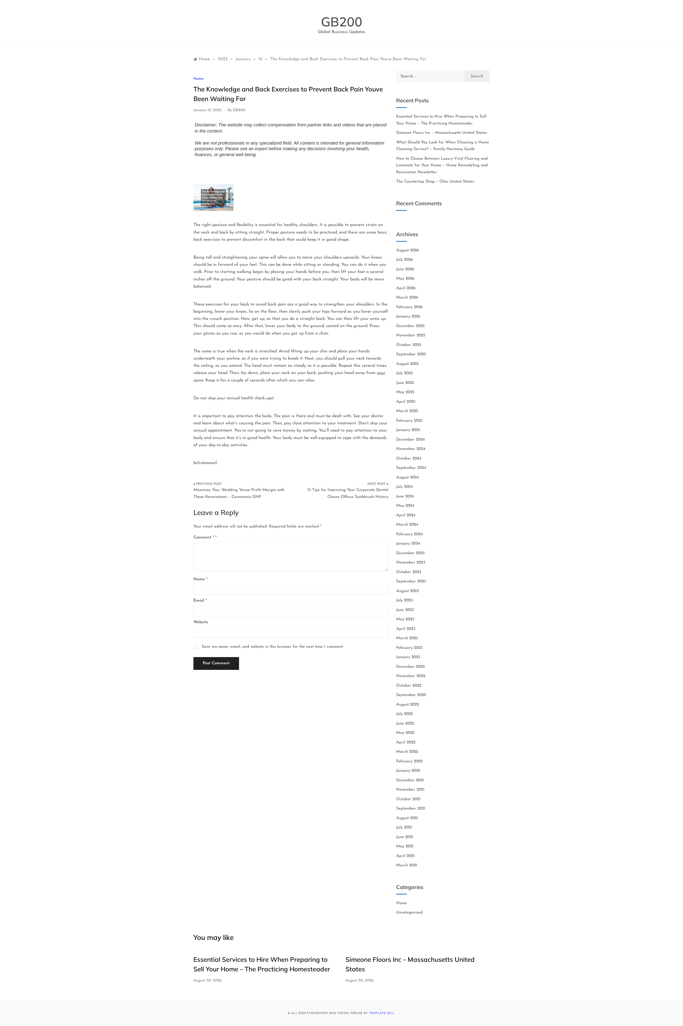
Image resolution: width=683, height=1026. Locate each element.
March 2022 (407, 752)
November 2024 (410, 449)
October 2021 (408, 799)
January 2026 (408, 317)
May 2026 (405, 279)
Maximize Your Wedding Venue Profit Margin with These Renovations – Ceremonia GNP (238, 493)
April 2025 (405, 402)
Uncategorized (409, 913)
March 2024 (407, 525)
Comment (203, 538)
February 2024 (409, 534)
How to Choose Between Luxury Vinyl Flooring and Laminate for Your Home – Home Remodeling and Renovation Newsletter (442, 165)
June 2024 (405, 496)
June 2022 (405, 724)
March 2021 (406, 865)
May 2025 (405, 392)
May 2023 (405, 619)
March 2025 (407, 411)
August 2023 (407, 591)
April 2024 (405, 515)
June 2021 (404, 837)
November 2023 (410, 563)
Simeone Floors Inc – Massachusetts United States (441, 133)
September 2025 (411, 354)
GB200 (341, 22)
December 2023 (410, 553)
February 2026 (409, 307)
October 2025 (408, 345)
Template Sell (382, 1013)
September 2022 (411, 695)
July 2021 (404, 828)
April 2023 (405, 629)
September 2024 (411, 468)
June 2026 (405, 269)
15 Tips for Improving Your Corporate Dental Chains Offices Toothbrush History (347, 493)
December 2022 (410, 667)
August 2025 (407, 364)
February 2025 (409, 421)
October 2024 (408, 459)
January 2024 (408, 544)
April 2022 (405, 743)
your (381, 373)
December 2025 (410, 326)
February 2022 (409, 761)
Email (200, 601)
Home (198, 79)
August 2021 (407, 818)
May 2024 (405, 506)
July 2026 (404, 260)
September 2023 (411, 582)
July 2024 (404, 487)
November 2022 (410, 676)
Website (200, 622)
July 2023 (404, 600)
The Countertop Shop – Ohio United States (435, 182)
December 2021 (410, 780)
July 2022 (404, 714)
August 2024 (407, 478)
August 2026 (407, 250)
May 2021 (405, 846)
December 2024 (410, 440)
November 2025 (410, 335)
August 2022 (407, 705)
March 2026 (407, 298)
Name (200, 579)
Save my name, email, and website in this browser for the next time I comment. (273, 647)
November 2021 (410, 790)
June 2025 (405, 383)
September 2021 (410, 809)
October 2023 (408, 572)
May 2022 (405, 733)
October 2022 (408, 686)
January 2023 (408, 657)
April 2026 (405, 288)
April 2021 (405, 856)
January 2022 (408, 771)
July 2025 (404, 373)
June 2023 (405, 610)
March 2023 (407, 638)
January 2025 (408, 430)
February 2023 (409, 648)
